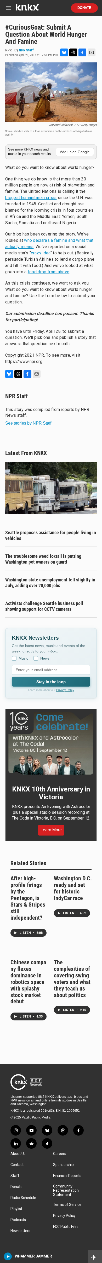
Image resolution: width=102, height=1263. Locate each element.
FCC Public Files (65, 1227)
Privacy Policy (65, 690)
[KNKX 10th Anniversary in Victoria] (51, 743)
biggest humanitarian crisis (31, 197)
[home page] (27, 9)
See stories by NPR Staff (28, 423)
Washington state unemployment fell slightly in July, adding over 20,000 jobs (50, 582)
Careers (59, 1154)
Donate (84, 8)
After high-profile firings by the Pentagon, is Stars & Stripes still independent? (27, 898)
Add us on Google (75, 152)
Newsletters (20, 1231)
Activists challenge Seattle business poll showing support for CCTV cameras (44, 606)
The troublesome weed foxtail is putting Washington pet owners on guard (43, 559)
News (44, 658)
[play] (8, 1256)
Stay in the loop (51, 681)
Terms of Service (67, 1205)
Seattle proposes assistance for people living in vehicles (50, 535)
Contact (17, 1165)
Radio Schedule (23, 1198)
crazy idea (40, 252)
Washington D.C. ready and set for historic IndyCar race (73, 888)
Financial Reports (67, 1176)
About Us (18, 1154)
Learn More (51, 830)
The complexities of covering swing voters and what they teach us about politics (72, 978)
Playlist (16, 1209)
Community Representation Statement (66, 1190)
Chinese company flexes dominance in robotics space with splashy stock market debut (28, 982)
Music (23, 658)
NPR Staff (26, 50)
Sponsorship (63, 1165)
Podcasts (18, 1220)
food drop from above (48, 271)
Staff (14, 1176)
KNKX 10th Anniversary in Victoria (51, 793)
